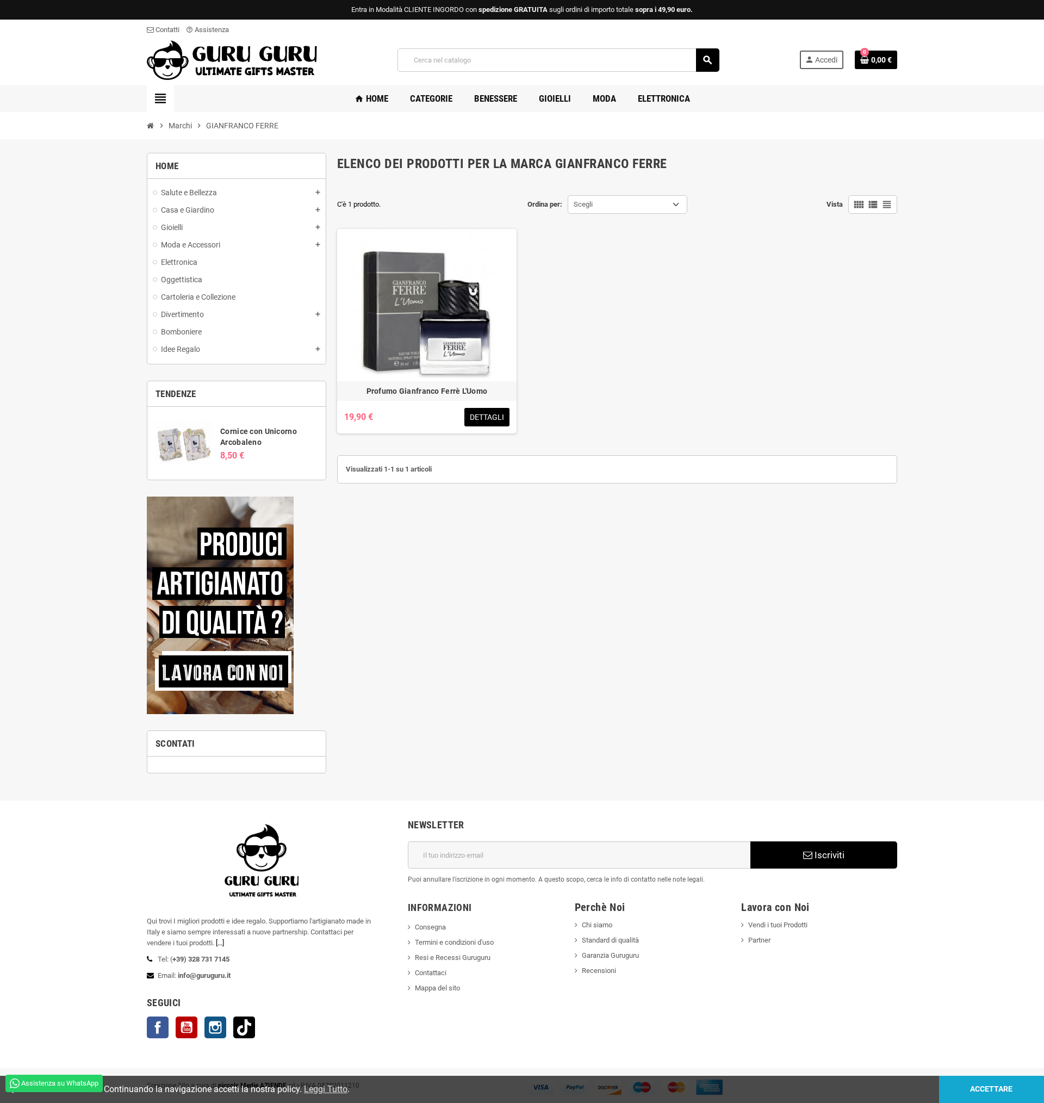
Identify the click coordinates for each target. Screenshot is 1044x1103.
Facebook (158, 1027)
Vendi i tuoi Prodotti (777, 925)
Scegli (583, 204)
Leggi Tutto (325, 1089)
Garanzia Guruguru (610, 955)
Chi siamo (597, 925)
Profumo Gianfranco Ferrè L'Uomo (427, 391)
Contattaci (430, 973)
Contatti (166, 30)
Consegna (430, 927)
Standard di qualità (610, 940)
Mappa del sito (437, 988)
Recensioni (599, 970)
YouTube (186, 1027)
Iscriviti (828, 855)
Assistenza (207, 30)
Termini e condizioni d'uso (454, 942)
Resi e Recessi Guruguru (452, 957)
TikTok (244, 1027)
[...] (220, 943)
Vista (834, 204)
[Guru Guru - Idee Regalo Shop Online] (232, 59)
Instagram (215, 1027)
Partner (759, 940)
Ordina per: (544, 204)
